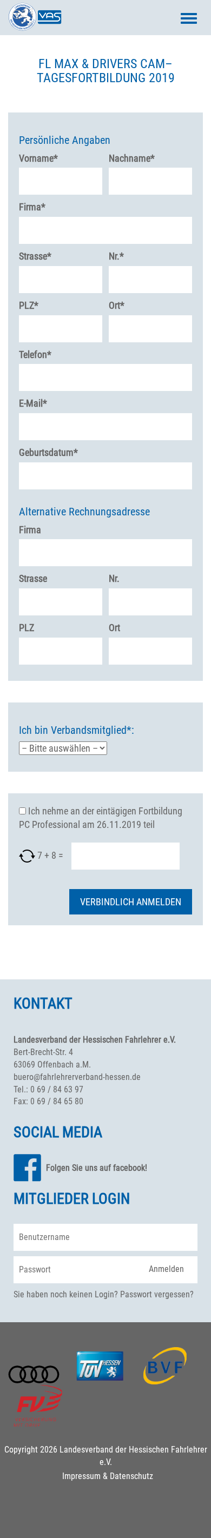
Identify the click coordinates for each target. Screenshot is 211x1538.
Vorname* (38, 158)
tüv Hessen (99, 1366)
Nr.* (116, 256)
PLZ (26, 627)
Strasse (33, 578)
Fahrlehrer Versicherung (38, 1406)
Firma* (32, 207)
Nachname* (132, 158)
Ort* (116, 305)
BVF (165, 1366)
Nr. (114, 578)
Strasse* (35, 256)
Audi (34, 1374)
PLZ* (28, 305)
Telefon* (35, 354)
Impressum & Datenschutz (107, 1476)
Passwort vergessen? (157, 1294)
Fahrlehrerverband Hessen (35, 17)
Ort (114, 627)
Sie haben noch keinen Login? (66, 1294)
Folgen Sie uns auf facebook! (96, 1168)
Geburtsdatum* (48, 452)
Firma (30, 529)
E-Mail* (33, 403)
